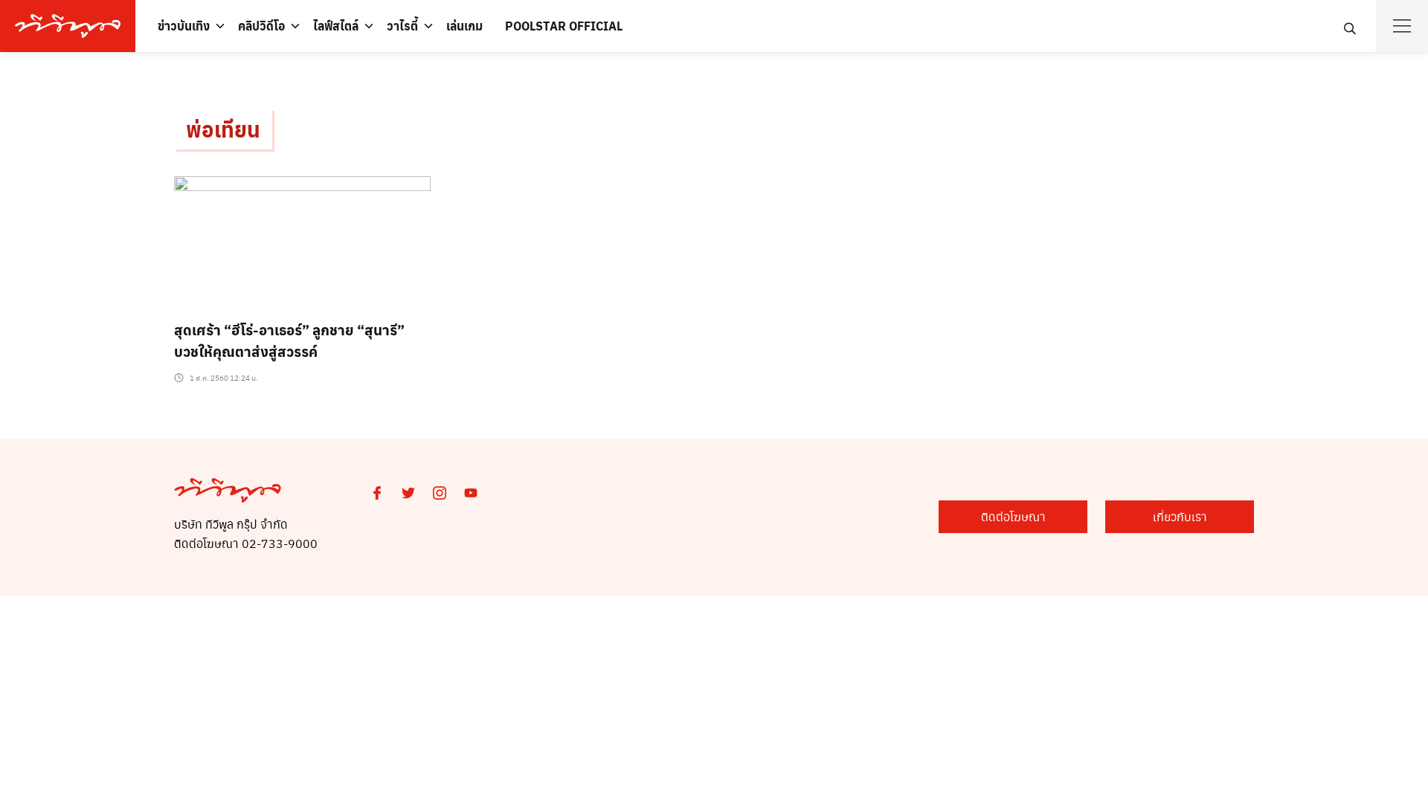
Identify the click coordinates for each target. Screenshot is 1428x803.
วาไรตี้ (402, 25)
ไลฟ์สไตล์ (335, 25)
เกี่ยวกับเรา (1180, 516)
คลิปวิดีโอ (261, 25)
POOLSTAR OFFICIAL (564, 25)
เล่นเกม (464, 25)
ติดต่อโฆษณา (1013, 516)
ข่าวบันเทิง (184, 25)
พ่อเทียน (223, 129)
